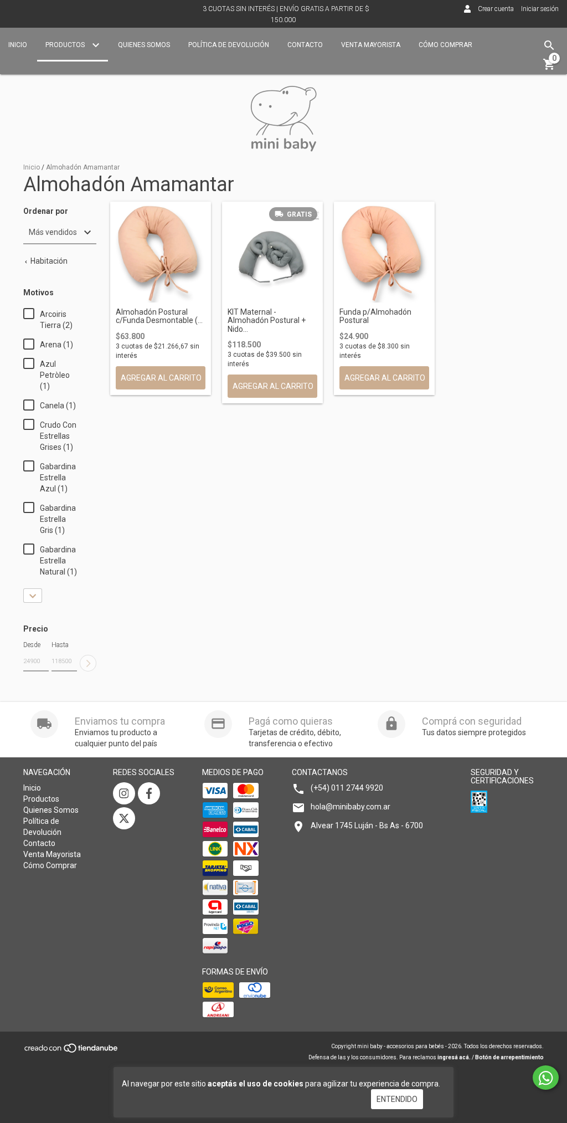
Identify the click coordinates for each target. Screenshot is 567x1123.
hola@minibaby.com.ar (350, 806)
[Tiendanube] (71, 1052)
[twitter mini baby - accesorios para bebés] (124, 818)
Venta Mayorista (370, 45)
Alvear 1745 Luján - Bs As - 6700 (367, 825)
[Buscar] (549, 45)
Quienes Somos (144, 45)
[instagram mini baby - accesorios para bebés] (124, 793)
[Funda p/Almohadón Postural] (384, 252)
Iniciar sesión (540, 9)
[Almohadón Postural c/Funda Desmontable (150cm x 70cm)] (160, 252)
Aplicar (88, 663)
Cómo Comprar (445, 45)
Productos (65, 45)
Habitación (48, 261)
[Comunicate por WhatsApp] (546, 1077)
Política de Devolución (228, 45)
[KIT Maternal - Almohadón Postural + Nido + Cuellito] (272, 252)
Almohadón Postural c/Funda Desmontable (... (159, 316)
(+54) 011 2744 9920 (347, 787)
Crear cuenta (496, 9)
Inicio (17, 45)
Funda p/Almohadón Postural (375, 316)
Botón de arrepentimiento (509, 1057)
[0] (549, 68)
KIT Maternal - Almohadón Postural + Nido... (267, 321)
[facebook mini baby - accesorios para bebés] (149, 793)
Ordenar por (45, 211)
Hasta (60, 645)
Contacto (305, 45)
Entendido (397, 1099)
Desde (31, 645)
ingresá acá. (454, 1057)
